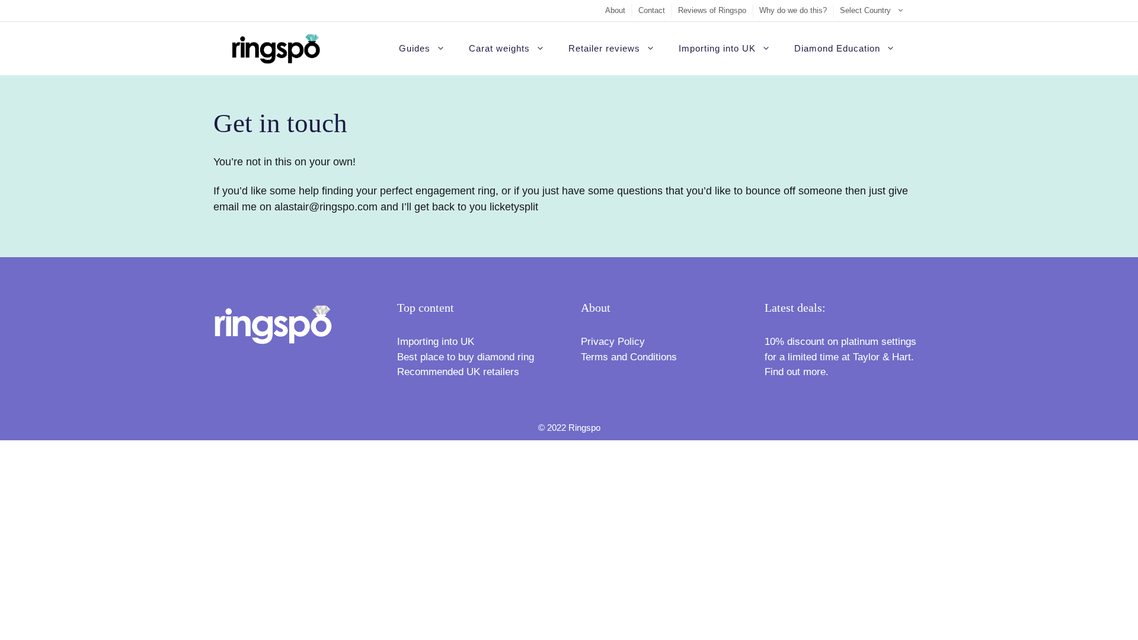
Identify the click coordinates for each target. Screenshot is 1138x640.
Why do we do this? (793, 10)
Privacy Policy (613, 341)
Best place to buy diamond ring (465, 357)
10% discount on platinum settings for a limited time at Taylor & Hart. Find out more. (840, 356)
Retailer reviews (604, 48)
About (615, 10)
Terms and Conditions (629, 357)
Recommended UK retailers (458, 371)
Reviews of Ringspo (712, 10)
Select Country (865, 10)
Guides (414, 48)
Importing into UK (717, 48)
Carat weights (499, 48)
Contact (651, 10)
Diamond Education (837, 48)
